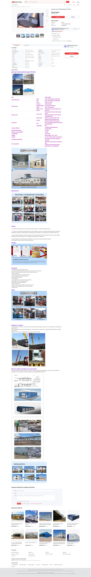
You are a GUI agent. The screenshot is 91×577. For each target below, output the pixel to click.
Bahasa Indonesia (71, 570)
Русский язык (36, 570)
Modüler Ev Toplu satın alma (58, 564)
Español (26, 570)
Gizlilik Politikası (44, 569)
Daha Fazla (13, 566)
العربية (50, 570)
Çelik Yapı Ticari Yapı (31, 554)
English (23, 570)
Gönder (19, 503)
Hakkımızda (30, 569)
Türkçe (63, 570)
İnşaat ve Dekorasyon (18, 6)
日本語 (55, 570)
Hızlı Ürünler (57, 569)
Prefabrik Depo (28, 6)
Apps (74, 4)
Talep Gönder (71, 53)
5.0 (67, 46)
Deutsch (43, 570)
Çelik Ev (51, 564)
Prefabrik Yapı (23, 6)
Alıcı (64, 4)
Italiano (40, 570)
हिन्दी (57, 570)
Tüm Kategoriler (15, 4)
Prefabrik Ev (47, 552)
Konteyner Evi (13, 555)
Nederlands (46, 570)
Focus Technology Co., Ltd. (45, 572)
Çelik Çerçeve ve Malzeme (15, 554)
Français (32, 570)
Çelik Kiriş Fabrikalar (45, 564)
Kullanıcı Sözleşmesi (38, 569)
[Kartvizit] (78, 49)
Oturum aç (78, 2)
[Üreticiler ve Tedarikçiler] (16, 2)
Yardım (70, 4)
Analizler (61, 569)
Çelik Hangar (64, 552)
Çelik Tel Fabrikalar (15, 564)
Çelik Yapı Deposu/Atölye (15, 552)
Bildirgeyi (34, 569)
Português (29, 570)
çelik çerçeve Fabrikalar (23, 564)
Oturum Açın (69, 40)
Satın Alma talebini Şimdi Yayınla (36, 503)
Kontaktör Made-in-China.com (51, 569)
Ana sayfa (12, 6)
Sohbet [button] (72, 56)
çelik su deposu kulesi (31, 555)
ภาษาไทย (60, 570)
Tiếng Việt (66, 570)
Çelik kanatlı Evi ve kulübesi (66, 554)
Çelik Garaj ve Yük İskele (49, 554)
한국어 (52, 570)
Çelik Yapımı (38, 564)
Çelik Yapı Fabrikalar (31, 564)
